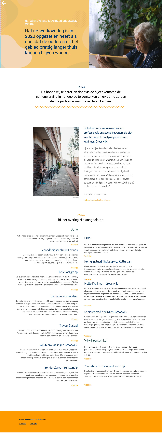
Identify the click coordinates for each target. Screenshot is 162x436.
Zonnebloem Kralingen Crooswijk (105, 366)
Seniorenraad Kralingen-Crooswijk (105, 312)
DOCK (88, 238)
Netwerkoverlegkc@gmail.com (97, 200)
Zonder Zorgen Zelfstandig (61, 367)
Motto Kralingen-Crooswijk (101, 283)
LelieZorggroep (68, 272)
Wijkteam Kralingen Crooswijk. (59, 345)
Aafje (74, 229)
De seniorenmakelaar (64, 296)
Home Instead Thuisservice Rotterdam (108, 261)
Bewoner (22, 424)
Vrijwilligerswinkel (95, 340)
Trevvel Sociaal (69, 325)
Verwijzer (33, 424)
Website (74, 245)
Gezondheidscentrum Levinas (59, 250)
